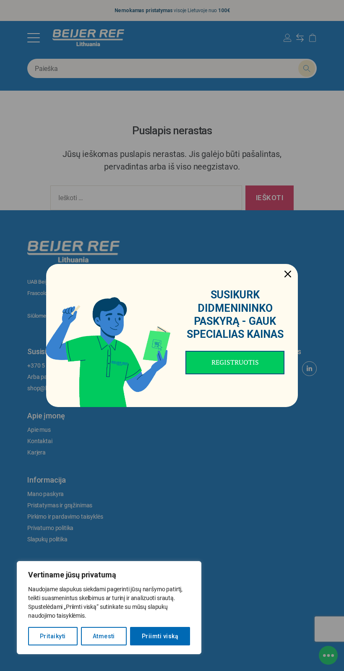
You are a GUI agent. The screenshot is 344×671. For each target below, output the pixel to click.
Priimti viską (160, 636)
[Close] (288, 274)
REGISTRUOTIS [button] (235, 362)
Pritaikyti (53, 636)
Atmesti (104, 636)
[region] (109, 607)
